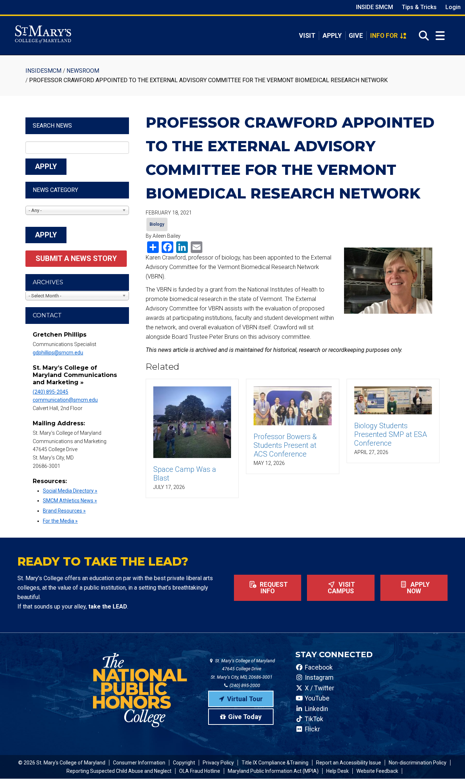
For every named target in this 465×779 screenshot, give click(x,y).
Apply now (418, 588)
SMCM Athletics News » (70, 500)
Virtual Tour (245, 699)
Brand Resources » (64, 511)
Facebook (318, 667)
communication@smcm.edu (65, 400)
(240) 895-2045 (50, 392)
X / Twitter (318, 688)
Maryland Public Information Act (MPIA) (273, 771)
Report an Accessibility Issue (348, 763)
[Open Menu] (440, 35)
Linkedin (315, 708)
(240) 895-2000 (244, 685)
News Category (55, 189)
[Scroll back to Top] (447, 761)
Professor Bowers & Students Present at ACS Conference (285, 445)
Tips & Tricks (419, 7)
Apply (332, 35)
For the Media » (60, 521)
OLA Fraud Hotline (199, 771)
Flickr (311, 729)
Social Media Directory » (70, 491)
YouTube (316, 698)
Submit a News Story (76, 258)
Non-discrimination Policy (417, 763)
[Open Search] (421, 36)
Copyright (184, 763)
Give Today (245, 716)
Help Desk (337, 771)
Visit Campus (341, 588)
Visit (307, 35)
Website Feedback (377, 771)
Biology (157, 224)
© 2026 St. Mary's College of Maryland (61, 763)
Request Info (273, 588)
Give (356, 35)
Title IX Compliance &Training (275, 763)
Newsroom (82, 70)
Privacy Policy (218, 763)
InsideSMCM (43, 70)
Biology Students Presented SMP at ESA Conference (390, 434)
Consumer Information (139, 763)
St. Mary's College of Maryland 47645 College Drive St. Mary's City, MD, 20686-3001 (243, 669)
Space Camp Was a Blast (184, 473)
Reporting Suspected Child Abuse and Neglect (118, 771)
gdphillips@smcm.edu (58, 353)
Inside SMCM (374, 7)
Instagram (318, 677)
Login (453, 7)
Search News (52, 125)
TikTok (313, 719)
